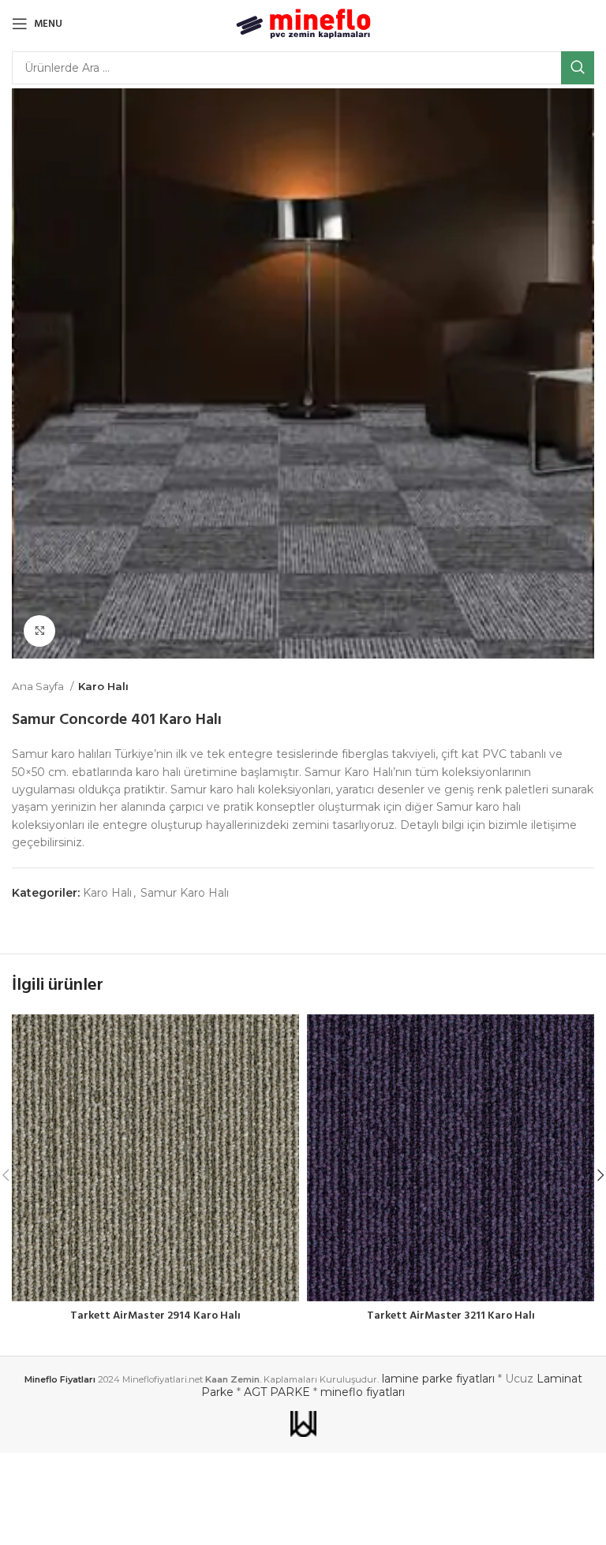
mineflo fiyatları (362, 1392)
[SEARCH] (577, 67)
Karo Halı (103, 686)
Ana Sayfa (39, 686)
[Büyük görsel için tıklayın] (39, 631)
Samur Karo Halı (184, 893)
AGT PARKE (277, 1392)
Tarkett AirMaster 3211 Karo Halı (451, 1316)
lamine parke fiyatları (438, 1378)
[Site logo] (303, 23)
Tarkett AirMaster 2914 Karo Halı (155, 1316)
